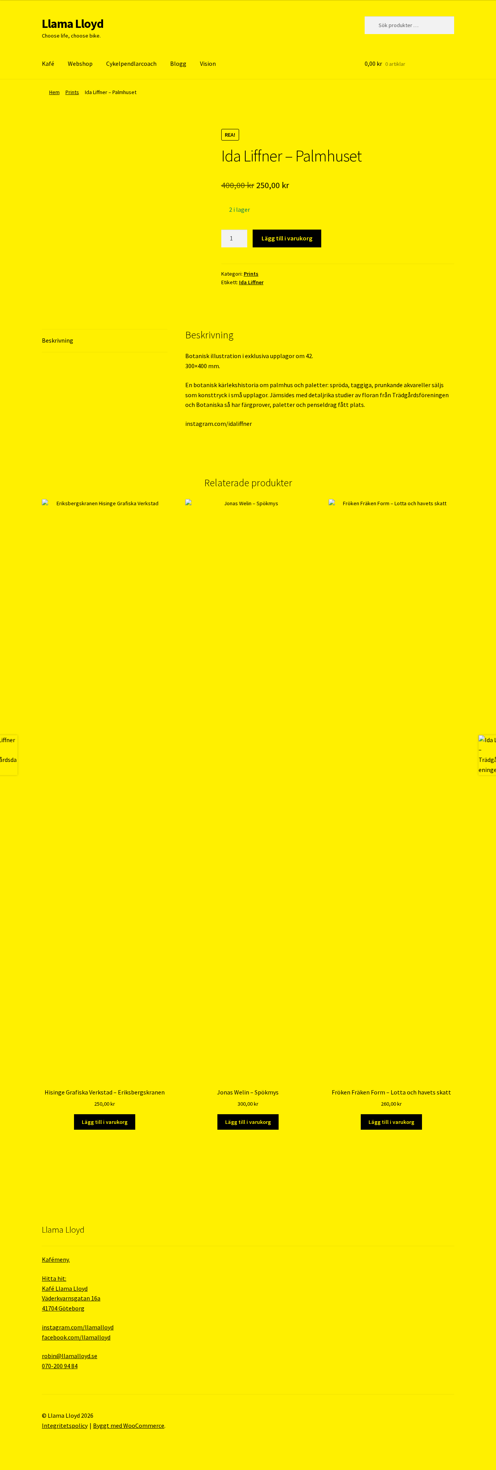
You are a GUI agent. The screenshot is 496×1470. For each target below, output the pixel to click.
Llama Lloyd (72, 23)
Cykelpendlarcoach (131, 63)
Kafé (48, 63)
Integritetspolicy (65, 1425)
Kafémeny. (56, 1259)
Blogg (178, 63)
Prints (72, 92)
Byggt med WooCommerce (128, 1425)
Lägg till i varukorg (287, 238)
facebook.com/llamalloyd (76, 1337)
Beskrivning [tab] (57, 340)
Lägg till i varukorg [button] (104, 1121)
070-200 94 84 (60, 1366)
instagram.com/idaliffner (218, 423)
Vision (208, 63)
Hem (54, 92)
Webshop (80, 63)
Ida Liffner (251, 282)
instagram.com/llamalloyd (78, 1327)
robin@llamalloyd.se (69, 1356)
